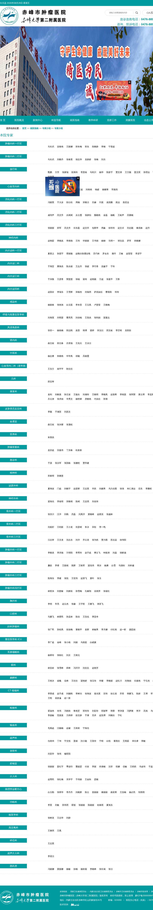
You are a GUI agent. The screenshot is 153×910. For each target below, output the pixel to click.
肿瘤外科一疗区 (13, 549)
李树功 (79, 693)
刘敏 (57, 805)
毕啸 (101, 681)
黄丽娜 (60, 869)
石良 (140, 488)
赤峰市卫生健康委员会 (125, 891)
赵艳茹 (51, 241)
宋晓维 (69, 501)
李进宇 (138, 253)
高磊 (73, 514)
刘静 (68, 818)
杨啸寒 (105, 189)
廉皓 (50, 565)
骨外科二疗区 (13, 524)
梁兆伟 (91, 565)
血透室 (13, 421)
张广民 (51, 629)
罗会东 (105, 253)
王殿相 (65, 565)
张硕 (87, 266)
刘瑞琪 (88, 292)
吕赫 (94, 202)
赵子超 (88, 552)
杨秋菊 (84, 869)
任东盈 (77, 228)
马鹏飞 (51, 617)
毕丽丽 (86, 241)
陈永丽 (69, 266)
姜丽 (76, 741)
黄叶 (92, 578)
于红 (120, 715)
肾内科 (13, 340)
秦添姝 (139, 228)
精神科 (13, 472)
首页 (24, 128)
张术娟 (60, 399)
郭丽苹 (104, 711)
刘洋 (78, 540)
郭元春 (60, 343)
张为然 (95, 540)
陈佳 (78, 617)
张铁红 (60, 655)
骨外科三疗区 (13, 537)
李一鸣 (102, 527)
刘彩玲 (95, 711)
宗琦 (105, 693)
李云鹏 (65, 189)
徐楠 (76, 869)
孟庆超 (51, 450)
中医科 (13, 353)
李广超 (51, 642)
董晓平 (79, 629)
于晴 (101, 741)
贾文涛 (119, 172)
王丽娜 (69, 146)
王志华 (60, 818)
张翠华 (60, 792)
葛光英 (97, 693)
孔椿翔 (88, 591)
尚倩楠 (102, 766)
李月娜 (104, 629)
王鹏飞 (91, 604)
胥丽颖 (69, 253)
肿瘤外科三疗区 (13, 575)
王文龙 (60, 540)
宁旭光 (86, 728)
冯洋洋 (77, 668)
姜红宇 (60, 766)
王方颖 (128, 172)
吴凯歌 (128, 330)
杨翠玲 (51, 655)
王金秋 (88, 779)
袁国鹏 (109, 202)
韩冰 (99, 565)
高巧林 (96, 253)
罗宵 (129, 241)
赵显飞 (84, 578)
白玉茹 (69, 305)
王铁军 (82, 565)
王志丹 (79, 266)
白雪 (113, 565)
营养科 (13, 434)
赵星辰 (100, 514)
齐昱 (122, 693)
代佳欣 (97, 399)
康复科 (13, 391)
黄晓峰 (91, 514)
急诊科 (13, 460)
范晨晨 (60, 715)
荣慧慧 (69, 279)
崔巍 (59, 681)
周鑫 (103, 228)
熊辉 (73, 565)
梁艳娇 (84, 681)
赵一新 (67, 698)
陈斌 (78, 501)
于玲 (113, 266)
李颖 (50, 412)
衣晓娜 (137, 241)
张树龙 (51, 818)
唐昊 (78, 330)
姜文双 (137, 172)
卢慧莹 (97, 305)
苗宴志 (106, 317)
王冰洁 (88, 343)
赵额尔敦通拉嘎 (83, 253)
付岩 (87, 766)
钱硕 (97, 189)
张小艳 (67, 642)
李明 (50, 604)
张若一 (51, 330)
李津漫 (121, 711)
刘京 (68, 655)
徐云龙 (114, 693)
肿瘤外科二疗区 (13, 562)
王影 (118, 279)
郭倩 (105, 399)
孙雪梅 (79, 591)
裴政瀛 (58, 698)
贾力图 (104, 540)
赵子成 (60, 693)
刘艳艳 (89, 189)
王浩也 (86, 617)
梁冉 (85, 279)
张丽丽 (51, 228)
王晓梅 (106, 305)
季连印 (69, 766)
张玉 (99, 578)
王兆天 (79, 343)
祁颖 (78, 356)
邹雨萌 (141, 792)
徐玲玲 (111, 228)
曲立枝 (51, 343)
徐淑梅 (69, 629)
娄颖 (96, 779)
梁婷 (92, 330)
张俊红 (106, 591)
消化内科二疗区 (13, 212)
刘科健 (131, 565)
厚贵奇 (95, 617)
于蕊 (151, 766)
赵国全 (51, 292)
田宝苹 (51, 381)
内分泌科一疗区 (13, 250)
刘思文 (67, 412)
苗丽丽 (95, 792)
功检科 (13, 802)
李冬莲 (79, 305)
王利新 (60, 527)
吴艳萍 (97, 591)
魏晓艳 (97, 215)
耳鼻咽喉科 (13, 652)
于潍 (87, 715)
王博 (145, 693)
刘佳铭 (79, 317)
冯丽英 (51, 202)
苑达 (118, 202)
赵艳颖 (93, 279)
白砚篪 (93, 642)
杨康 (106, 565)
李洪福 (60, 552)
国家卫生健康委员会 (78, 891)
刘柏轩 (51, 527)
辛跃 (94, 488)
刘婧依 (69, 591)
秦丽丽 (104, 792)
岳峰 (66, 681)
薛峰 (68, 668)
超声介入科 (13, 853)
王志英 (86, 488)
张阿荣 (132, 394)
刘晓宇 (67, 488)
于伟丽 (79, 779)
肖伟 (59, 711)
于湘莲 (58, 412)
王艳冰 (51, 681)
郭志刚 (69, 330)
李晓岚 (60, 241)
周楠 (78, 202)
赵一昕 (123, 629)
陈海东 (51, 578)
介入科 (13, 776)
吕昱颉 (69, 343)
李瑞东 (60, 292)
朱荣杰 (51, 437)
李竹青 (95, 266)
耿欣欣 (69, 369)
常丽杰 (114, 189)
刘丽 (76, 642)
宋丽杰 (79, 292)
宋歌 (94, 527)
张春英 (69, 159)
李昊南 (84, 172)
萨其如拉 (98, 292)
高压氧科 (13, 827)
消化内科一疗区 (13, 199)
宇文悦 (67, 741)
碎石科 (13, 840)
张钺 (78, 279)
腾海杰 (60, 266)
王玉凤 (88, 305)
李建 (59, 578)
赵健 (68, 728)
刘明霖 (60, 317)
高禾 (94, 715)
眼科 (13, 665)
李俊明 (60, 501)
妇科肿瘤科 (13, 626)
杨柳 (103, 241)
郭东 (87, 146)
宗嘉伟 (60, 450)
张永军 (58, 463)
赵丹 (148, 228)
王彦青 (60, 279)
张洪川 (51, 514)
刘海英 (51, 317)
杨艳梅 (60, 330)
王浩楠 (123, 792)
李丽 (94, 766)
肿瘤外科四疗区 (13, 588)
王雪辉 (69, 292)
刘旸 (66, 514)
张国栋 (67, 463)
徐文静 (79, 715)
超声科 (13, 738)
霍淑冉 (51, 711)
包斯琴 (95, 228)
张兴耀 (60, 424)
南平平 (60, 369)
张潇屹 (69, 424)
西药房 (13, 866)
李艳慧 (123, 394)
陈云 (87, 792)
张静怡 (88, 215)
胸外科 (13, 601)
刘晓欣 (111, 715)
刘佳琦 (95, 501)
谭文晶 (121, 241)
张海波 (88, 693)
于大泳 (60, 202)
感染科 (13, 301)
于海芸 (51, 266)
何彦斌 (79, 527)
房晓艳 (88, 399)
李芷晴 (119, 330)
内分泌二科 (13, 263)
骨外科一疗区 (13, 511)
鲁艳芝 (77, 711)
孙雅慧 (60, 476)
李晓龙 (51, 552)
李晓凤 (104, 394)
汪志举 (51, 540)
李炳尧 (69, 241)
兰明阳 (69, 552)
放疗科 (13, 169)
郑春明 (51, 476)
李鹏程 (149, 488)
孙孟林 (69, 617)
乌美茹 (84, 642)
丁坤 (59, 741)
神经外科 (13, 498)
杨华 (101, 172)
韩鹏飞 (130, 693)
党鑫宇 (104, 266)
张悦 (66, 578)
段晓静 (95, 146)
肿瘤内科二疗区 (13, 156)
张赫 (73, 604)
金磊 (105, 215)
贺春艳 (60, 146)
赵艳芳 (95, 668)
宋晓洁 (86, 202)
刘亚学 (51, 754)
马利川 (93, 172)
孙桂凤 (60, 629)
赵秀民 (51, 779)
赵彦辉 (77, 488)
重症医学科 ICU (13, 639)
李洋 (138, 711)
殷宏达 (126, 202)
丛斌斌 (69, 215)
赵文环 (86, 228)
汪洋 (59, 514)
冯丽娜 (51, 869)
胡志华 (79, 159)
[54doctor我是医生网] (75, 904)
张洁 (110, 869)
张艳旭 (60, 305)
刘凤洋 (82, 514)
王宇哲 (82, 604)
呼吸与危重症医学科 (13, 314)
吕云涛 (51, 399)
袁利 (50, 394)
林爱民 (60, 617)
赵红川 (119, 681)
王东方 (51, 369)
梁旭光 (51, 501)
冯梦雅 (130, 711)
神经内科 (13, 237)
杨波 (50, 189)
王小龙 (69, 527)
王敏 (121, 253)
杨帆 (113, 215)
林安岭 (51, 668)
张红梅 (60, 779)
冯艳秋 (67, 711)
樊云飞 (97, 552)
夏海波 (51, 488)
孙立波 (67, 394)
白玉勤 (51, 792)
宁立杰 (146, 681)
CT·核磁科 (13, 690)
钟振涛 (106, 552)
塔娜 (118, 766)
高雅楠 (130, 215)
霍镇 (73, 805)
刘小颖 (84, 741)
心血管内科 (13, 186)
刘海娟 (128, 681)
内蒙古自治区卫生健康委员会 (101, 891)
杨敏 (68, 869)
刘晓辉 (79, 792)
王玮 (78, 241)
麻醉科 (13, 677)
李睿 (57, 565)
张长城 (102, 869)
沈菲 (110, 766)
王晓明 (95, 394)
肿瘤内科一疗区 (13, 143)
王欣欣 (74, 681)
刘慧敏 (60, 591)
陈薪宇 (109, 172)
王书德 (95, 241)
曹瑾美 (108, 292)
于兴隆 (51, 279)
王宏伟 (74, 578)
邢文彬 (109, 330)
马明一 (111, 241)
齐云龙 (86, 540)
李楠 (103, 146)
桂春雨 (100, 805)
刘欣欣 (86, 668)
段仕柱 (69, 202)
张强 (122, 488)
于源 (50, 463)
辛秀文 (69, 399)
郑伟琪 (65, 805)
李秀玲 (79, 552)
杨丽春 (51, 305)
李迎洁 (51, 856)
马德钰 (122, 565)
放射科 (13, 750)
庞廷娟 (132, 629)
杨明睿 (79, 399)
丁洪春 (69, 450)
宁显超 (111, 146)
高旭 (145, 711)
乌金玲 (142, 766)
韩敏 (143, 741)
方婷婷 (69, 715)
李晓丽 (109, 681)
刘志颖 (130, 228)
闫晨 (101, 202)
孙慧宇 (60, 253)
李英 (50, 805)
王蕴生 (77, 394)
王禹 (59, 830)
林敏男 (95, 629)
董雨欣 (117, 741)
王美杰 (88, 317)
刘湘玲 (86, 394)
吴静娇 (88, 159)
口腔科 (13, 613)
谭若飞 (100, 604)
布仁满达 (131, 488)
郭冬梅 (79, 146)
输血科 (13, 725)
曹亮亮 (69, 317)
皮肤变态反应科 (13, 408)
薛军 (59, 228)
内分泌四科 (13, 289)
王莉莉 (77, 728)
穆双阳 (67, 754)
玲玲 (117, 292)
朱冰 (87, 527)
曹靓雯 (79, 766)
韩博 (85, 330)
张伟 (59, 754)
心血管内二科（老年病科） (13, 368)
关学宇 (69, 779)
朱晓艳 (60, 356)
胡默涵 (123, 552)
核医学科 (13, 814)
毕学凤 (69, 356)
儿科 (13, 378)
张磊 (73, 189)
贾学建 (86, 463)
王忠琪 (86, 501)
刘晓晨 (58, 394)
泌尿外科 (13, 485)
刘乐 (103, 159)
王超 (81, 189)
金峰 (59, 642)
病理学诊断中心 (13, 789)
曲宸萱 (114, 792)
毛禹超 (51, 728)
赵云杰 (65, 604)
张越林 (109, 514)
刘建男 (102, 488)
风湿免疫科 (13, 327)
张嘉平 (109, 279)
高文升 (60, 215)
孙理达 (146, 172)
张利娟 (97, 317)
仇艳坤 (51, 741)
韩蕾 (113, 711)
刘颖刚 (69, 693)
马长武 (51, 146)
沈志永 (69, 540)
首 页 (2, 120)
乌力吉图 (112, 488)
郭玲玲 (86, 711)
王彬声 (121, 215)
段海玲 (74, 172)
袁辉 (87, 629)
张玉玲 (93, 681)
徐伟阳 (123, 540)
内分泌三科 (13, 276)
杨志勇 (51, 356)
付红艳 (114, 629)
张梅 (96, 159)
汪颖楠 (60, 728)
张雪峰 (60, 668)
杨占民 (132, 792)
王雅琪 (51, 830)
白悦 (108, 741)
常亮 (57, 604)
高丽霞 (86, 356)
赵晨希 (114, 394)
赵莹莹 (129, 253)
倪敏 (125, 766)
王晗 (50, 698)
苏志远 (114, 540)
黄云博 (141, 394)
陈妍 (138, 693)
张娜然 (77, 463)
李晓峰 (93, 869)
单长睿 (135, 741)
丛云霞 (79, 215)
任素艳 (137, 681)
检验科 (13, 708)
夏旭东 (109, 805)
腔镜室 (13, 763)
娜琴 (57, 189)
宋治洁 (100, 330)
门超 (59, 488)
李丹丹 (69, 792)
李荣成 (51, 693)
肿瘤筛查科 (13, 447)
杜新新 (79, 450)
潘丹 (114, 253)
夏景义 (51, 253)
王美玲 (93, 741)
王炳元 (77, 655)
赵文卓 (121, 228)
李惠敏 (51, 715)
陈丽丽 (91, 805)
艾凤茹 (126, 741)
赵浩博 (102, 715)
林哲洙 (51, 591)
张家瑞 (65, 172)
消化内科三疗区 (13, 225)
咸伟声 (51, 215)
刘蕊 (115, 552)
